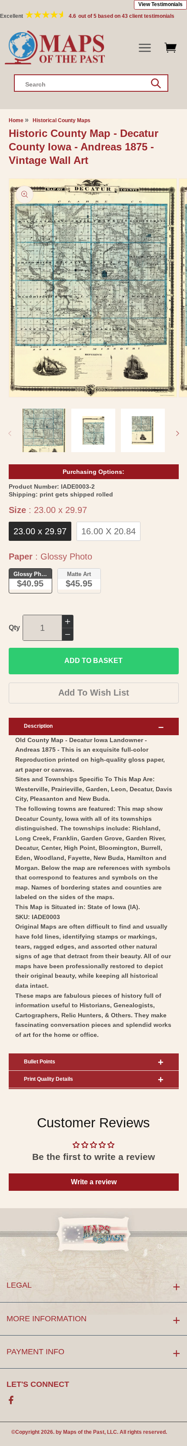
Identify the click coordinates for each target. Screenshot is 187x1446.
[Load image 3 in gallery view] (143, 431)
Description (38, 726)
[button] (145, 48)
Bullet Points (39, 1062)
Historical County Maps (61, 120)
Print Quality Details (48, 1079)
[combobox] (91, 83)
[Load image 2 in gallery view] (93, 431)
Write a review (94, 1182)
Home (16, 120)
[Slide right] (177, 433)
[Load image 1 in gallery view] (44, 431)
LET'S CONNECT (38, 1384)
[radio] (40, 531)
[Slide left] (9, 433)
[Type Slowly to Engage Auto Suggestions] (156, 83)
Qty (14, 627)
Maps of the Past (83, 1432)
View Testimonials (160, 4)
